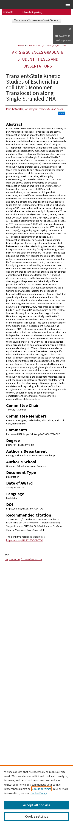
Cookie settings (41, 789)
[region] (36, 795)
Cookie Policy (38, 793)
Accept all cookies (36, 805)
